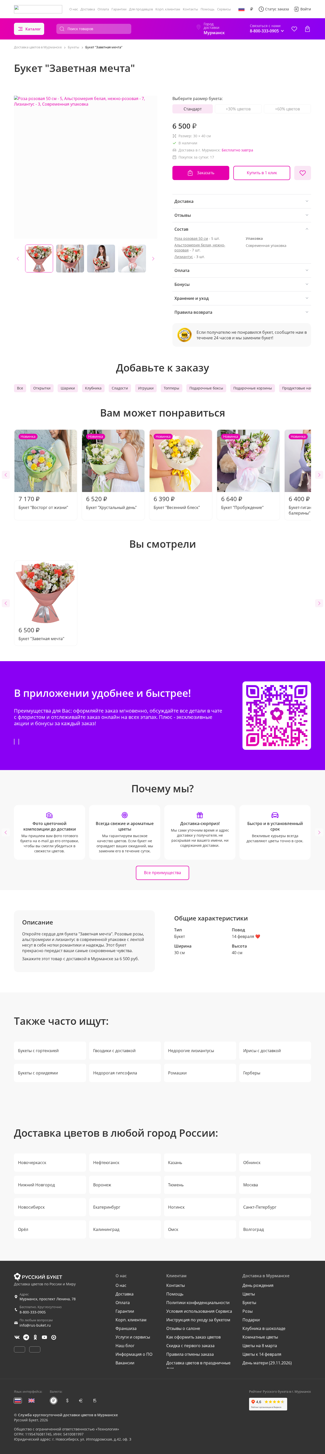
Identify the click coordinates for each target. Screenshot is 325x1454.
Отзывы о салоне (183, 1328)
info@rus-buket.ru (35, 1325)
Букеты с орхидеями (38, 1073)
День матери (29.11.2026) (267, 1363)
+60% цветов (287, 109)
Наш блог (125, 1345)
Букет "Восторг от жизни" (43, 472)
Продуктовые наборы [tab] (301, 388)
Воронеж (102, 1185)
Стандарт (193, 109)
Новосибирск (31, 1207)
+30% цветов (238, 109)
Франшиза (126, 1328)
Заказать (205, 172)
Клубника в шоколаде (263, 1328)
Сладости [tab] (120, 388)
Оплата (103, 9)
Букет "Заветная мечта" (41, 633)
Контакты (190, 9)
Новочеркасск (32, 1162)
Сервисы (224, 9)
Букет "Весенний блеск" (177, 472)
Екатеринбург (106, 1207)
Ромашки (177, 1073)
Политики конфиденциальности (198, 1302)
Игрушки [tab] (146, 388)
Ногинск (176, 1207)
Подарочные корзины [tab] (252, 388)
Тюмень (176, 1185)
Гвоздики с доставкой (114, 1050)
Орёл (23, 1229)
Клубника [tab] (93, 388)
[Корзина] (307, 28)
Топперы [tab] (171, 388)
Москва (250, 1185)
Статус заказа (277, 9)
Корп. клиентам (167, 9)
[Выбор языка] (241, 9)
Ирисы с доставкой (262, 1050)
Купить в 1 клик (262, 172)
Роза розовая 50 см (191, 238)
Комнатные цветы (260, 1337)
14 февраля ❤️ (246, 936)
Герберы (251, 1073)
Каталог (33, 28)
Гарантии (118, 9)
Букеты (249, 1302)
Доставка (87, 9)
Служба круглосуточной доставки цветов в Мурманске (68, 1414)
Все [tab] (20, 388)
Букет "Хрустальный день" (111, 472)
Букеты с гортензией (38, 1050)
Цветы (248, 1294)
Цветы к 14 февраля (261, 1354)
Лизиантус (183, 256)
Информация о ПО (134, 1354)
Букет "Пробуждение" (242, 472)
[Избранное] (294, 28)
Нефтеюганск (106, 1162)
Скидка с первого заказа (190, 1345)
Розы (247, 1311)
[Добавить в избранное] (302, 173)
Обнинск (252, 1162)
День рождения (257, 1285)
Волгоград (253, 1229)
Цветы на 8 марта (259, 1345)
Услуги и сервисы (133, 1337)
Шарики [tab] (68, 388)
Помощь (208, 9)
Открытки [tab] (42, 388)
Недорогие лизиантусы (191, 1050)
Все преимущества (162, 872)
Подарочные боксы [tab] (206, 388)
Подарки (251, 1320)
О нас (73, 9)
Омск (173, 1229)
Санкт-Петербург (260, 1207)
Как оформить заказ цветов (193, 1337)
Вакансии (125, 1363)
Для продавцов (141, 9)
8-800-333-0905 (33, 1312)
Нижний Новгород (36, 1185)
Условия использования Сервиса (199, 1311)
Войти (305, 9)
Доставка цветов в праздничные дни (198, 1365)
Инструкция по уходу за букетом (198, 1320)
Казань (175, 1162)
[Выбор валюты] (252, 9)
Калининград (106, 1229)
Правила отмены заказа (190, 1354)
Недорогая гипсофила (115, 1073)
